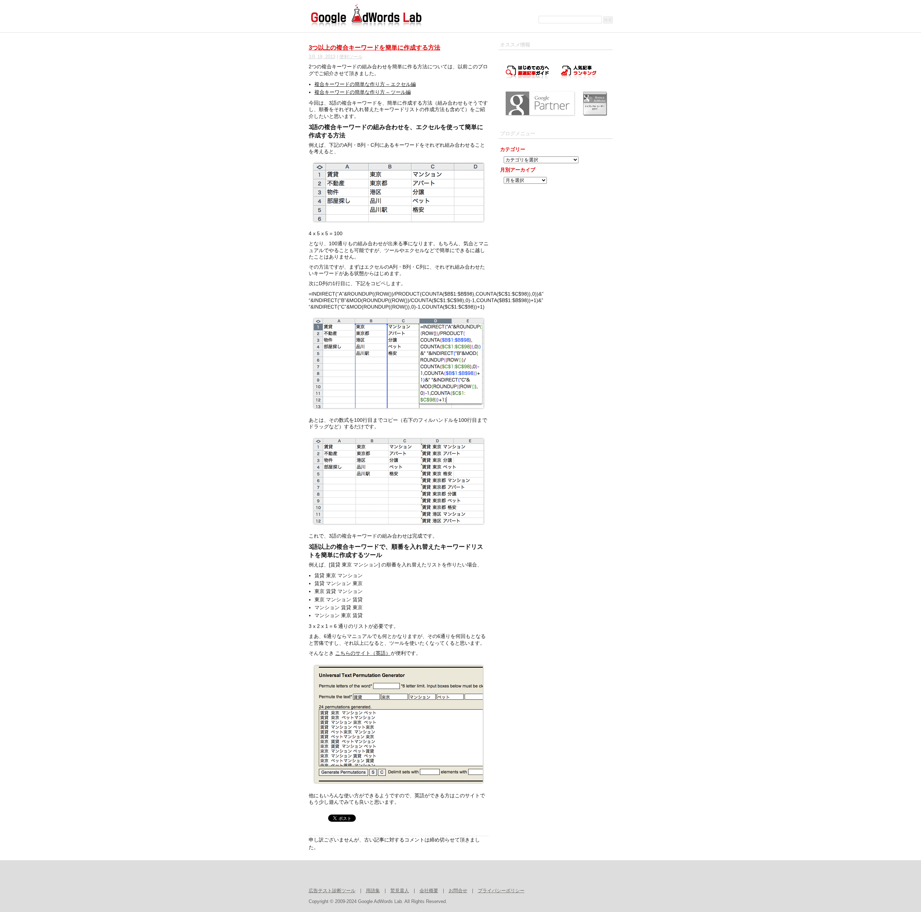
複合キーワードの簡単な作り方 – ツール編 (362, 92)
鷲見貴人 (399, 890)
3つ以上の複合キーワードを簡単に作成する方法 (374, 47)
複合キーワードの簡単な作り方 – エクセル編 (365, 84)
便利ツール (351, 56)
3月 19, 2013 (322, 56)
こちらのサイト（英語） (363, 653)
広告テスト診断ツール (332, 890)
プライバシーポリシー (501, 890)
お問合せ (458, 890)
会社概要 (428, 890)
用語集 (373, 890)
